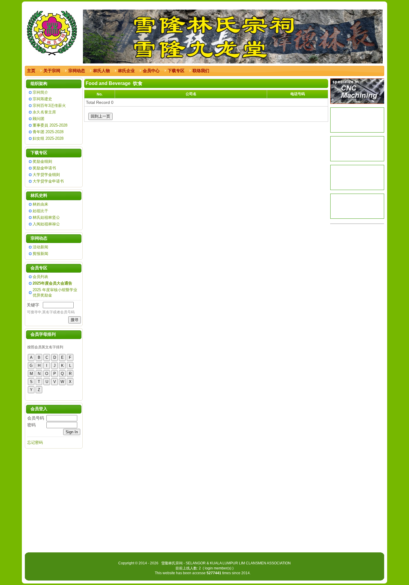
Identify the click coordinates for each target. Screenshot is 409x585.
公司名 (191, 94)
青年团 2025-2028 (48, 132)
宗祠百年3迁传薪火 (49, 105)
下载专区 (176, 70)
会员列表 (40, 276)
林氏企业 (126, 70)
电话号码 (297, 94)
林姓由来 (40, 204)
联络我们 (201, 70)
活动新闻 (40, 247)
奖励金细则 (42, 161)
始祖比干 (40, 211)
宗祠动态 (76, 70)
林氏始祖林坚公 (46, 217)
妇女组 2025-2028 (48, 138)
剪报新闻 (40, 253)
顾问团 (38, 118)
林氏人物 (101, 70)
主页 (31, 70)
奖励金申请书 (44, 168)
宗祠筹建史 (42, 99)
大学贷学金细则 (46, 174)
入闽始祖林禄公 (46, 224)
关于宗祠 (51, 70)
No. (99, 94)
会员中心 (151, 70)
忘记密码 (35, 442)
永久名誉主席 (44, 112)
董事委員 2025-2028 (50, 125)
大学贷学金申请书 (48, 181)
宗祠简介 (40, 92)
